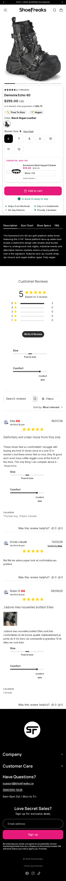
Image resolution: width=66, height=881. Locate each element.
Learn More (30, 178)
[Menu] (5, 10)
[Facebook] (27, 873)
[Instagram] (33, 873)
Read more (10, 465)
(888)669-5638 (13, 790)
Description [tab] (10, 225)
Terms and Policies (33, 866)
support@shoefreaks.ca (18, 783)
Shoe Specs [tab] (44, 225)
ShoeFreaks (37, 859)
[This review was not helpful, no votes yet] (59, 528)
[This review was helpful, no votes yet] (53, 528)
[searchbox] (18, 398)
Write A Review (33, 334)
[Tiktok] (39, 873)
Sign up (33, 834)
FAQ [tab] (57, 225)
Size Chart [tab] (27, 225)
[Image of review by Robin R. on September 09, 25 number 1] (10, 619)
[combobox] (48, 407)
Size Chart (28, 131)
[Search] (54, 10)
